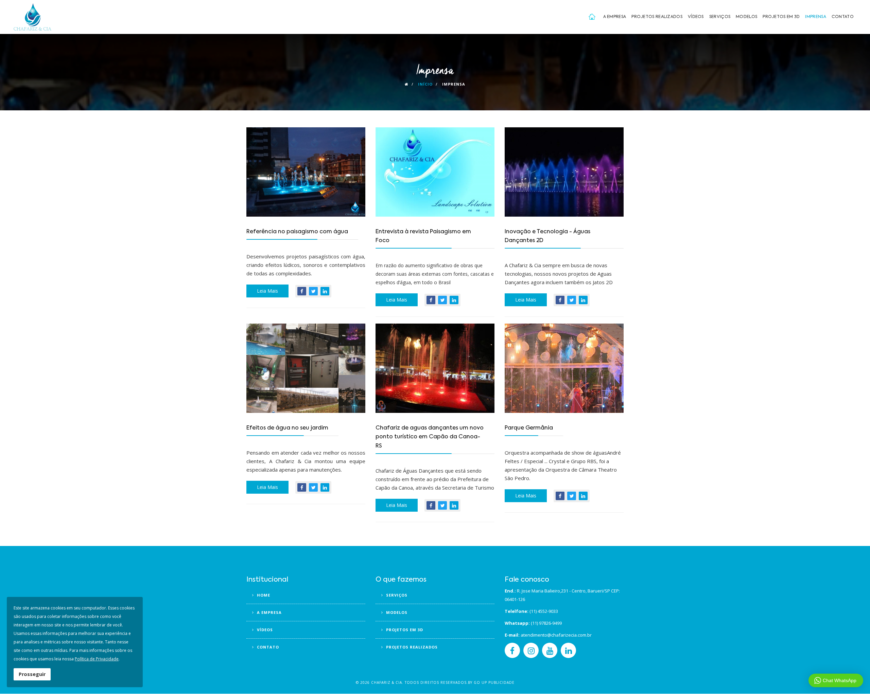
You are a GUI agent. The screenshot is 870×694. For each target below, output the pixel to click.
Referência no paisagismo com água (297, 232)
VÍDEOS (264, 629)
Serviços (719, 17)
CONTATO (267, 647)
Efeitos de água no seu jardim (287, 428)
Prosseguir (32, 674)
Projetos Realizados (656, 17)
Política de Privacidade (97, 659)
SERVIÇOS (396, 595)
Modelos (746, 17)
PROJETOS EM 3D (404, 629)
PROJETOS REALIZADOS (411, 647)
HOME (263, 595)
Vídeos (696, 17)
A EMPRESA (269, 612)
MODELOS (396, 612)
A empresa (614, 17)
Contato (843, 17)
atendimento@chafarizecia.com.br (556, 635)
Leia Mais (267, 291)
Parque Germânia (529, 428)
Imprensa (815, 17)
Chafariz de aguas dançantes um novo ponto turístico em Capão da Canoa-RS (430, 437)
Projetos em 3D (781, 17)
